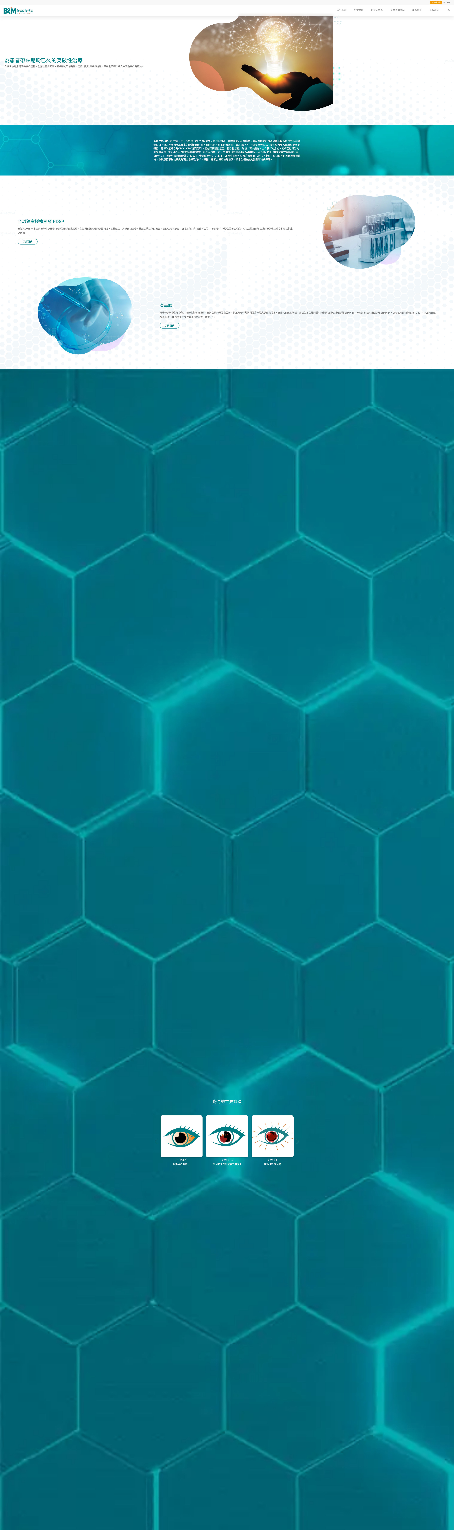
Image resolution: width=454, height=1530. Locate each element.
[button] (28, 242)
